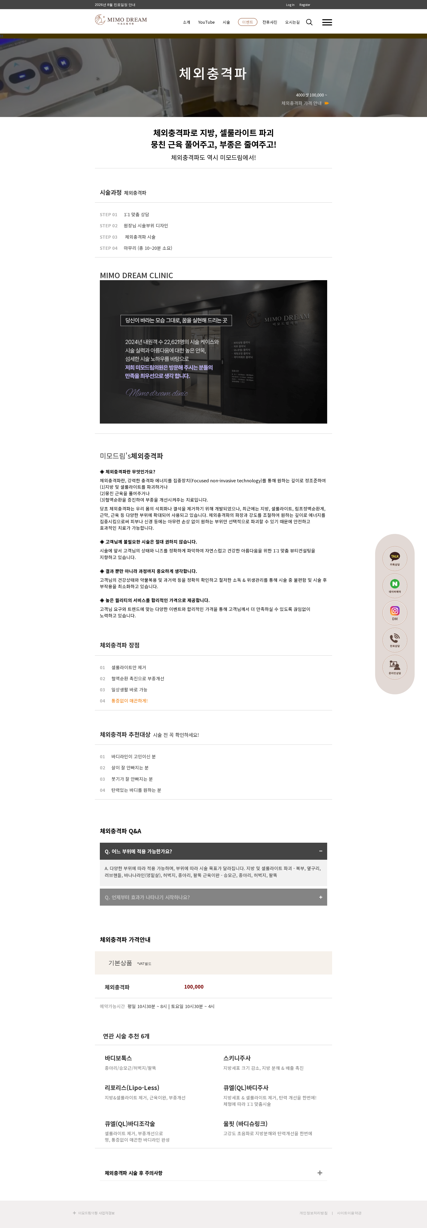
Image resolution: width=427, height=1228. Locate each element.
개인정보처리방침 (313, 1213)
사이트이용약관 (349, 1213)
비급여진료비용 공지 (111, 4)
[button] (312, 22)
